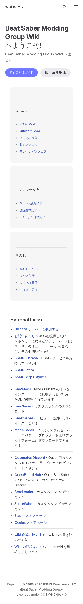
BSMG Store (24, 370)
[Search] (64, 7)
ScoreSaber (24, 504)
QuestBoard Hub (27, 475)
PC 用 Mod (27, 124)
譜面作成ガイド (30, 210)
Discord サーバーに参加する (36, 329)
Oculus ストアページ (30, 522)
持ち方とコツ (29, 144)
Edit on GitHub (55, 72)
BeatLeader (23, 492)
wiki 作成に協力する (30, 535)
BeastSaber (23, 418)
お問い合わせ (24, 336)
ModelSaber (24, 430)
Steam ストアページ (30, 516)
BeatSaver (22, 406)
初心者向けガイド (21, 72)
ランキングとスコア (33, 151)
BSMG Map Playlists (30, 377)
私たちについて (30, 269)
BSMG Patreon (26, 358)
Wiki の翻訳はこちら (30, 546)
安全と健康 (27, 275)
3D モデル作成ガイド (34, 217)
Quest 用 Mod (30, 131)
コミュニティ (29, 289)
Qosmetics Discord (29, 457)
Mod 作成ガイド (31, 203)
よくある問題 (29, 138)
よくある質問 (29, 282)
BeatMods (22, 389)
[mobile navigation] (76, 7)
